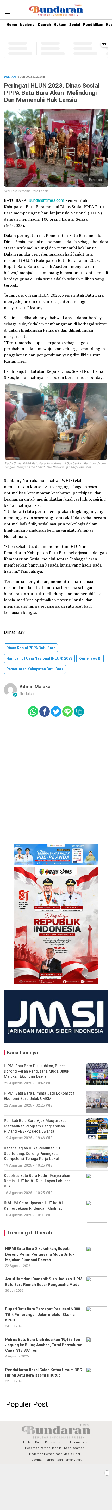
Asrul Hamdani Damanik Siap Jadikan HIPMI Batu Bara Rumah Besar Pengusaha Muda (44, 1281)
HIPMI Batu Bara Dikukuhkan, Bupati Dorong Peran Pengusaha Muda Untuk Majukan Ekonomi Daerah (39, 1254)
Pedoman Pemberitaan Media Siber (54, 1454)
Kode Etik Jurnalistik (73, 1442)
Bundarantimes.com (46, 200)
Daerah (44, 24)
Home (12, 24)
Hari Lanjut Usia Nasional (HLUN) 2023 (39, 658)
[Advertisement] (56, 1487)
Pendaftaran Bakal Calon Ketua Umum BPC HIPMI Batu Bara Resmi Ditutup (43, 1372)
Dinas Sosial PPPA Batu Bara (30, 648)
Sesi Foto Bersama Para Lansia (26, 191)
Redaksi (50, 1442)
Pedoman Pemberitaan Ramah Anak (55, 1460)
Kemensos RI (90, 658)
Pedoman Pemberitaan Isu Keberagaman (54, 1448)
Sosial (74, 24)
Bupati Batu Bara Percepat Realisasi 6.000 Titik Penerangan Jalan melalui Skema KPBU (42, 1314)
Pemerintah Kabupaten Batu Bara (35, 669)
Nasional (27, 24)
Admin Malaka (35, 686)
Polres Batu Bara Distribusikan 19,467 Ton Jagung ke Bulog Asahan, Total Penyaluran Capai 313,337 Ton (43, 1345)
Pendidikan (93, 24)
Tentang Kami (32, 1442)
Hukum (60, 24)
